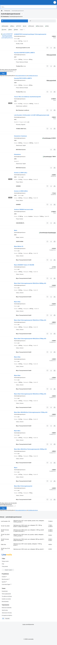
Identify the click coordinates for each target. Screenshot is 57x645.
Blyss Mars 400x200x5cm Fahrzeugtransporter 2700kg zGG (30, 412)
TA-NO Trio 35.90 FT (5, 535)
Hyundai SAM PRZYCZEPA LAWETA (24, 52)
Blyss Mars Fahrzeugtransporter (23, 486)
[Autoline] (2, 11)
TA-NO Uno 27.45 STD (5, 549)
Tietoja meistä (5, 561)
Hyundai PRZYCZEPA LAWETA (23, 78)
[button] (55, 2)
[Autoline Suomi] (9, 2)
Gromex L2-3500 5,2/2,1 (20, 172)
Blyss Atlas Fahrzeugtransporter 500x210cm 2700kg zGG (30, 394)
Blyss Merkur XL (18, 246)
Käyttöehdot (5, 591)
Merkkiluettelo (5, 601)
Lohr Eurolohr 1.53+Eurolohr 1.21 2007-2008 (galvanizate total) (31, 115)
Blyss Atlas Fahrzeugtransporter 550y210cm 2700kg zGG (30, 320)
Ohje (3, 563)
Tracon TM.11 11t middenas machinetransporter (27, 96)
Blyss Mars (17, 430)
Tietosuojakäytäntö (6, 593)
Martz (15, 230)
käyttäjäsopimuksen (33, 75)
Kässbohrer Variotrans (20, 136)
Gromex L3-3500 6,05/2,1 (21, 191)
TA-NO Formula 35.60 (5, 530)
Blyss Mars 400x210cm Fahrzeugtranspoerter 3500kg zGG (30, 449)
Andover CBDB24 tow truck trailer (23, 209)
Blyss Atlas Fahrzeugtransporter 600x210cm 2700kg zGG (30, 338)
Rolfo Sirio (3, 544)
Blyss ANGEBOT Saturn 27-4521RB (24, 265)
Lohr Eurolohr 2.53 (5, 521)
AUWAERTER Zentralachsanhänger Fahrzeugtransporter (30, 34)
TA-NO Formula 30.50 (5, 540)
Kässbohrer (17, 154)
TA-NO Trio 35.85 (5, 526)
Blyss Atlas (17, 301)
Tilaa (3, 73)
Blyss (15, 467)
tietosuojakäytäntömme (21, 75)
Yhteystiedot (5, 566)
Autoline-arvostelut (6, 599)
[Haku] (54, 6)
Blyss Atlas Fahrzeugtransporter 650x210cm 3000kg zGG (30, 283)
